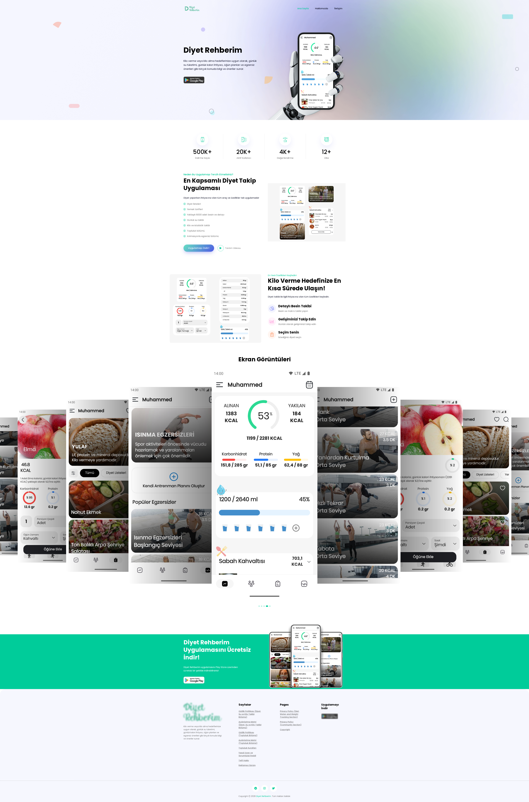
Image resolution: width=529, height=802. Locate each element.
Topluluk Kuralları (247, 748)
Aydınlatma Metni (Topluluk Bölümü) (248, 741)
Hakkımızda (321, 8)
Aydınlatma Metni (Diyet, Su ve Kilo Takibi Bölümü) (250, 724)
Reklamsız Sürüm (247, 765)
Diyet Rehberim (263, 796)
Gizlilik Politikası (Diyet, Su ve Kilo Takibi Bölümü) (250, 714)
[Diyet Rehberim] (192, 8)
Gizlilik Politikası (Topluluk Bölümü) (248, 734)
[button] (259, 606)
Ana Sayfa (303, 8)
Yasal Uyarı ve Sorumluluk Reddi (247, 754)
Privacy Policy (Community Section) (290, 723)
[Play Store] (193, 80)
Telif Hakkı (244, 760)
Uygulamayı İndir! (198, 248)
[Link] (202, 711)
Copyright (285, 729)
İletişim (338, 8)
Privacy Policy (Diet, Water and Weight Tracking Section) (289, 714)
